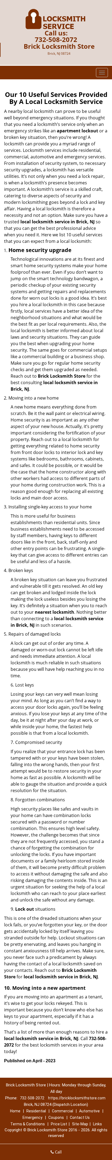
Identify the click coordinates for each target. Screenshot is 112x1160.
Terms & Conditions (27, 1124)
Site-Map (80, 1124)
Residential (36, 1111)
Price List (59, 1124)
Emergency (32, 1117)
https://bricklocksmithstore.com (76, 1098)
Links (97, 1124)
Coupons (56, 1117)
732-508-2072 (56, 39)
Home (15, 1111)
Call (58, 1152)
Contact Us (80, 1117)
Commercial (62, 1111)
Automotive (89, 1111)
